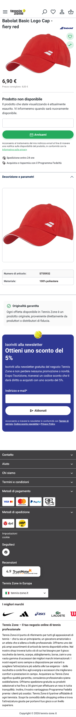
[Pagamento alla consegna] (49, 501)
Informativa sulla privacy (14, 149)
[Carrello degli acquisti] (71, 12)
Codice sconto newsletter (26, 424)
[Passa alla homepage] (17, 12)
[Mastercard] (22, 501)
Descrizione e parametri (18, 177)
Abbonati (40, 410)
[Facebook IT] (6, 552)
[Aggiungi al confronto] (70, 45)
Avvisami (40, 134)
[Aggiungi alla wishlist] (70, 36)
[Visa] (8, 501)
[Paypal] (36, 501)
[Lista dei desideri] (53, 12)
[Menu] (5, 12)
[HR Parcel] (22, 523)
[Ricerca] (44, 12)
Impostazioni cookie (6, 535)
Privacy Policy (48, 424)
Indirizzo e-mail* (16, 390)
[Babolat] (66, 28)
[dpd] (8, 523)
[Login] (62, 12)
